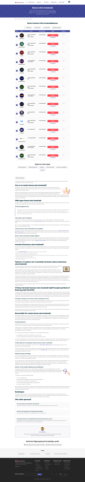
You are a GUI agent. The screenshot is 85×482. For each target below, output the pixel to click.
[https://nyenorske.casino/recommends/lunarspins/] (22, 130)
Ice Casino (46, 467)
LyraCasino (47, 465)
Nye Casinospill (66, 467)
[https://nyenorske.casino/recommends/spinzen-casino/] (22, 44)
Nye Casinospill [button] (61, 2)
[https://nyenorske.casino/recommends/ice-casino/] (22, 121)
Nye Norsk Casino (67, 462)
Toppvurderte (28, 27)
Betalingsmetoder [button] (54, 2)
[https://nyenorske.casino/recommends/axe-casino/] (22, 70)
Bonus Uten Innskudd (50, 167)
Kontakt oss (37, 464)
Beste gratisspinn (57, 27)
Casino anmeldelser (67, 468)
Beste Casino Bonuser (22, 167)
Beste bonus (38, 27)
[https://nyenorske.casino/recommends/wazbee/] (22, 95)
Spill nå (53, 35)
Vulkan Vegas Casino (48, 464)
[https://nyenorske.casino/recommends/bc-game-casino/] (22, 147)
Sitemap (37, 470)
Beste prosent (47, 27)
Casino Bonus (20, 19)
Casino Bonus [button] (39, 2)
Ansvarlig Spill (38, 465)
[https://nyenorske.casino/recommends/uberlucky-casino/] (22, 138)
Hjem (15, 19)
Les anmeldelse (52, 37)
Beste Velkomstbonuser (33, 167)
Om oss (37, 462)
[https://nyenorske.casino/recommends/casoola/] (22, 53)
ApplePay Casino (57, 462)
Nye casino (42, 170)
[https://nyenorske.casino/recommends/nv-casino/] (22, 104)
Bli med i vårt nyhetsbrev (19, 473)
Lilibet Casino (47, 462)
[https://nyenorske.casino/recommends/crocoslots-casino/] (22, 156)
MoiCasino (46, 468)
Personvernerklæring (39, 468)
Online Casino (66, 465)
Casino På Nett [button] (46, 2)
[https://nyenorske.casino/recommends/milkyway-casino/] (22, 61)
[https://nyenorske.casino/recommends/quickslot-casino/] (22, 78)
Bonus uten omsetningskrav (62, 167)
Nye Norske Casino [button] (31, 2)
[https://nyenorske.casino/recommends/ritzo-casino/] (22, 87)
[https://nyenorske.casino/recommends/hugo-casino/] (22, 35)
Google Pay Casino (57, 464)
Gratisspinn (42, 167)
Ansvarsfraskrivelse (39, 467)
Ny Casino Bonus (67, 464)
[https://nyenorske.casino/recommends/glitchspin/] (22, 113)
